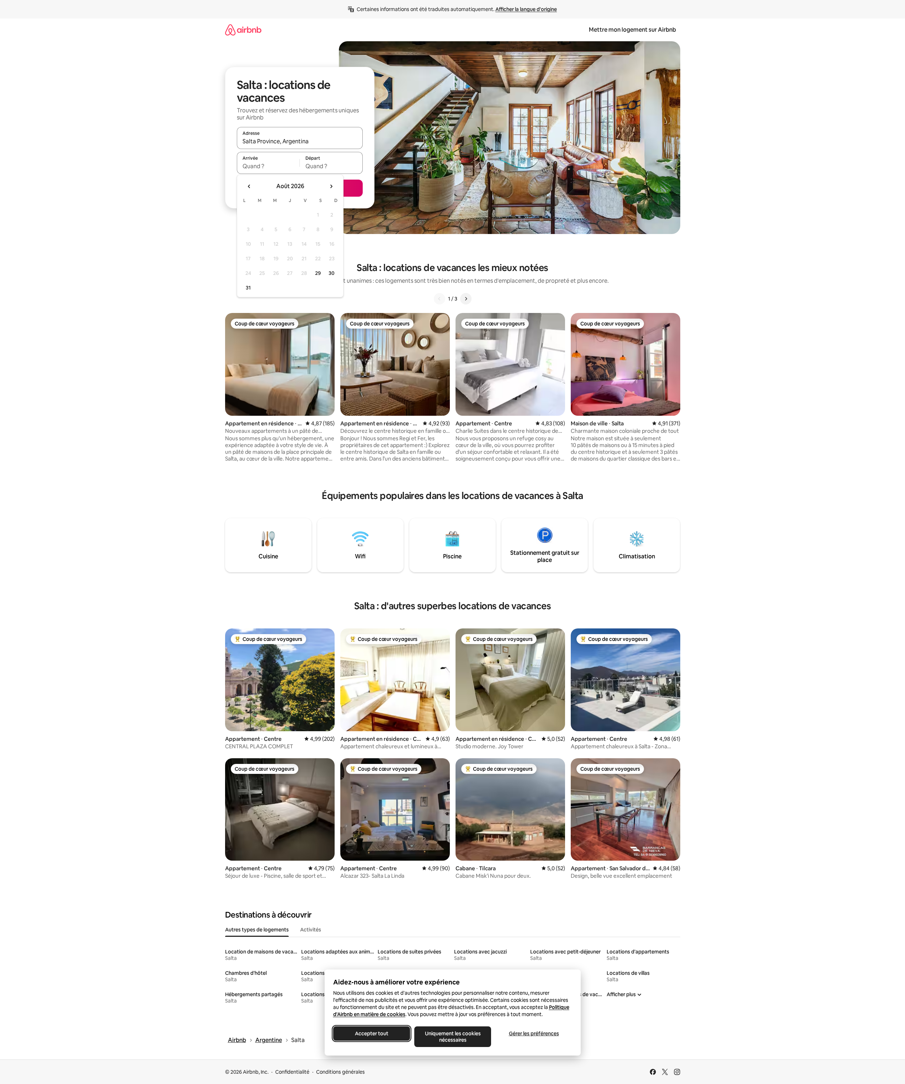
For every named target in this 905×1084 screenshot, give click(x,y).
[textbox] (268, 166)
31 (248, 288)
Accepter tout (371, 1033)
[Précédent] (439, 298)
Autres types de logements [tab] (257, 929)
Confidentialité (292, 1072)
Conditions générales (340, 1072)
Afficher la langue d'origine (526, 9)
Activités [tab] (310, 929)
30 (332, 273)
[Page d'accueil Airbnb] (243, 29)
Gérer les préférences (534, 1033)
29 (318, 273)
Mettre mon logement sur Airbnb (632, 29)
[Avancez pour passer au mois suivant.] (331, 186)
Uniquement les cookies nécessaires (452, 1036)
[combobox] (300, 141)
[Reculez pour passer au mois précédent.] (249, 186)
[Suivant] (466, 298)
